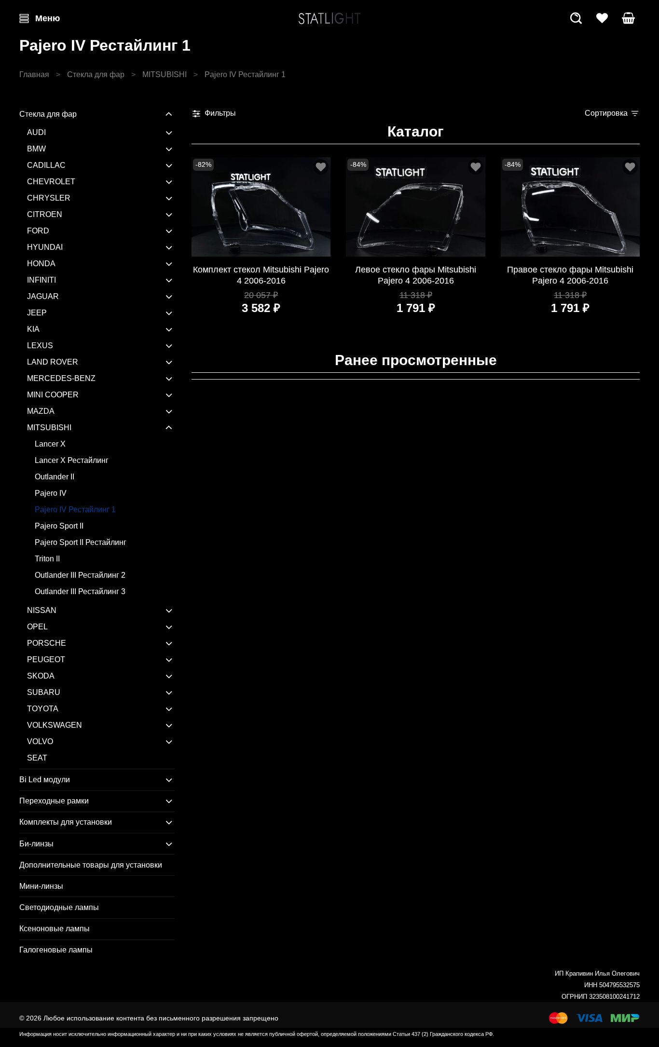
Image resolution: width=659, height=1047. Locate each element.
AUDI (36, 132)
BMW (36, 149)
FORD (38, 231)
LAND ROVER (52, 362)
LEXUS (40, 345)
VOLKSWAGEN (54, 725)
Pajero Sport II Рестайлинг (80, 542)
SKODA (41, 676)
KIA (33, 329)
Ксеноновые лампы (54, 929)
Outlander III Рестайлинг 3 (80, 591)
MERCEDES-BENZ (61, 378)
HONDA (41, 263)
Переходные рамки (54, 801)
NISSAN (41, 610)
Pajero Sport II (59, 526)
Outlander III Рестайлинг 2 (80, 575)
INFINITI (41, 280)
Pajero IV (51, 493)
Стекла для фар (95, 74)
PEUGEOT (46, 659)
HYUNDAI (45, 247)
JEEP (37, 313)
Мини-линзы (41, 886)
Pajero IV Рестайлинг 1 (75, 509)
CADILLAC (46, 165)
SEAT (37, 758)
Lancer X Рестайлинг (72, 460)
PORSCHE (46, 643)
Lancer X (50, 444)
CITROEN (44, 214)
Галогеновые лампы (56, 950)
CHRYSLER (48, 198)
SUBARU (43, 692)
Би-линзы (36, 844)
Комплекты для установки (65, 822)
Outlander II (54, 477)
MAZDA (41, 411)
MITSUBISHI (164, 74)
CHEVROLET (51, 181)
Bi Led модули (44, 779)
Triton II (47, 559)
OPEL (37, 627)
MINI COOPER (53, 395)
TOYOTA (42, 709)
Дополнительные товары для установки (90, 865)
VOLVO (40, 741)
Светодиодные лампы (59, 907)
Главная (34, 74)
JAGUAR (43, 296)
